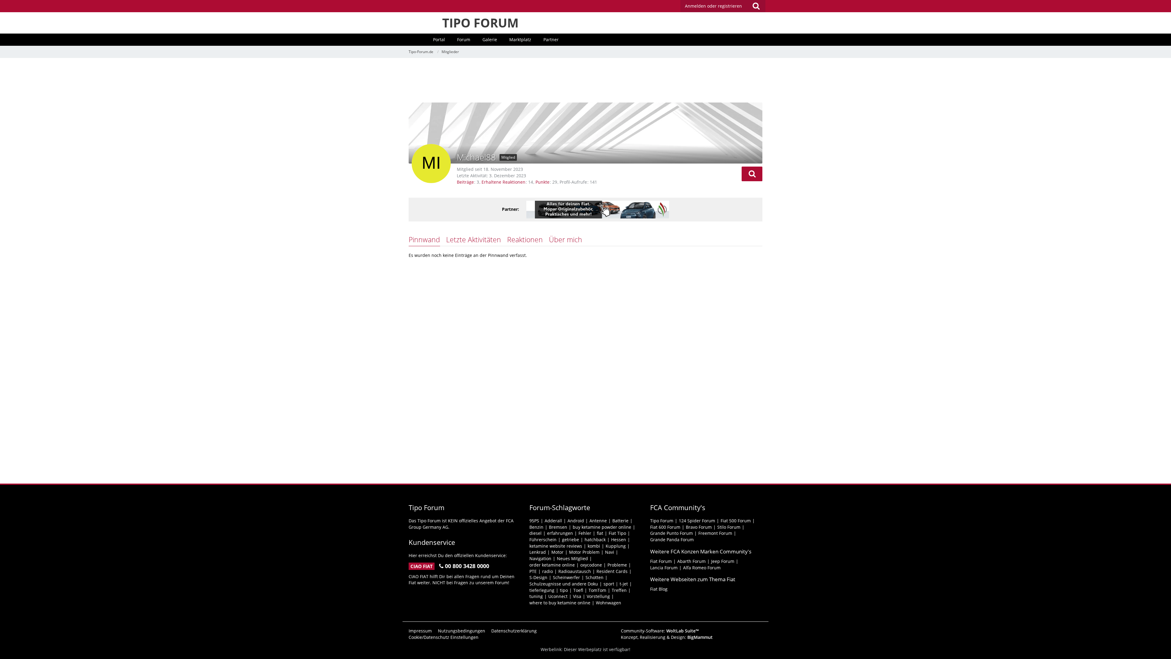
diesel (535, 533)
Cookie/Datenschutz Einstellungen (443, 637)
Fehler (584, 533)
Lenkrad (537, 552)
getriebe (570, 539)
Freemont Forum (715, 533)
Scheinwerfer (566, 577)
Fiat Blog (659, 589)
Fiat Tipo (617, 533)
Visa (577, 596)
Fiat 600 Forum (665, 527)
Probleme (617, 565)
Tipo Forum (661, 521)
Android (576, 521)
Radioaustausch (574, 571)
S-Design (538, 577)
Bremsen (558, 527)
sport (608, 584)
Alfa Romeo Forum (702, 568)
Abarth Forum (691, 561)
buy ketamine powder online (602, 527)
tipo (564, 590)
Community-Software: (660, 631)
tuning (536, 596)
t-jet (624, 584)
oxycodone (591, 565)
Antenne (598, 521)
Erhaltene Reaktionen (503, 182)
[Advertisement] (585, 81)
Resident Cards (612, 571)
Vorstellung (598, 596)
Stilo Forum (728, 527)
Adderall (553, 521)
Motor (557, 552)
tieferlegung (541, 590)
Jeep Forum (722, 561)
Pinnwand (424, 239)
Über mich (565, 239)
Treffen (619, 590)
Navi (609, 552)
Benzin (536, 527)
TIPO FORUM (480, 22)
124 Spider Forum (697, 521)
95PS (534, 521)
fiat (600, 533)
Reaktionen (525, 239)
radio (547, 571)
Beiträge (465, 182)
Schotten (594, 577)
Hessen (618, 539)
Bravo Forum (699, 527)
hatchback (595, 539)
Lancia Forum (664, 568)
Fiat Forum (661, 561)
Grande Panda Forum (672, 539)
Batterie (620, 521)
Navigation (540, 558)
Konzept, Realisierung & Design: (667, 637)
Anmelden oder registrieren (713, 6)
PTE (533, 571)
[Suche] (756, 6)
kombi (594, 546)
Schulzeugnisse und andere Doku (563, 584)
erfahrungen (560, 533)
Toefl (578, 590)
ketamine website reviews (555, 546)
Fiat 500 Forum (736, 521)
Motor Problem (584, 552)
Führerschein (543, 539)
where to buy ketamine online (559, 603)
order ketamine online (552, 565)
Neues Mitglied (572, 558)
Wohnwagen (608, 603)
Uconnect (558, 596)
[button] (752, 174)
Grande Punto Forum (671, 533)
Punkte (542, 182)
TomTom (597, 590)
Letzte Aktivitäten (473, 239)
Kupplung (616, 546)
